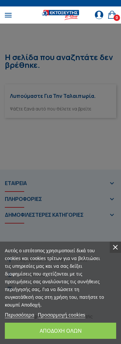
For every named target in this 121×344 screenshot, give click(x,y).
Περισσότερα (19, 314)
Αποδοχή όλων (61, 330)
